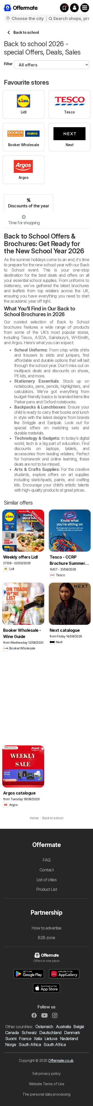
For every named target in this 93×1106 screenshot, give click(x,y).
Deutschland (50, 1032)
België (78, 1026)
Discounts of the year (28, 205)
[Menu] (84, 7)
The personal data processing (46, 1094)
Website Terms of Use (46, 1084)
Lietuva (50, 1038)
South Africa (30, 1044)
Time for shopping (24, 222)
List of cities (46, 879)
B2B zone (46, 937)
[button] (74, 7)
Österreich (44, 1026)
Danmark (72, 1032)
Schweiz (29, 1032)
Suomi (10, 1038)
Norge (10, 1044)
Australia (63, 1026)
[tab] (29, 203)
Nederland (69, 1038)
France (25, 1038)
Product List (46, 889)
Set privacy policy (46, 1073)
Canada (12, 1032)
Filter (8, 64)
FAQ (46, 860)
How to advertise (46, 928)
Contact (46, 869)
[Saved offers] (64, 7)
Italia (38, 1038)
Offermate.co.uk (60, 1060)
